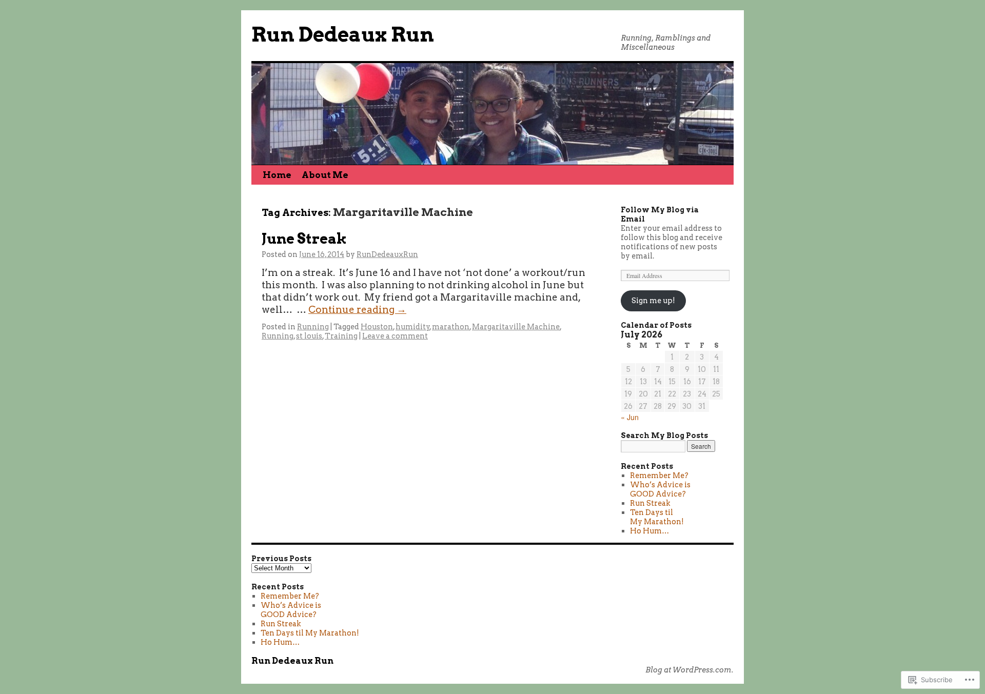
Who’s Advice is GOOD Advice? (660, 489)
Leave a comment (395, 336)
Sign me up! (653, 300)
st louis (309, 336)
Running (313, 326)
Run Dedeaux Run (342, 35)
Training (341, 336)
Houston (377, 326)
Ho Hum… (649, 531)
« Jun (630, 417)
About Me (325, 175)
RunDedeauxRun (387, 254)
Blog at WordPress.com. (689, 670)
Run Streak (650, 503)
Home (277, 175)
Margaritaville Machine (516, 326)
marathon (450, 326)
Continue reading (357, 309)
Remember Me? (659, 475)
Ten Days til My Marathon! (657, 517)
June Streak (304, 238)
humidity (413, 326)
